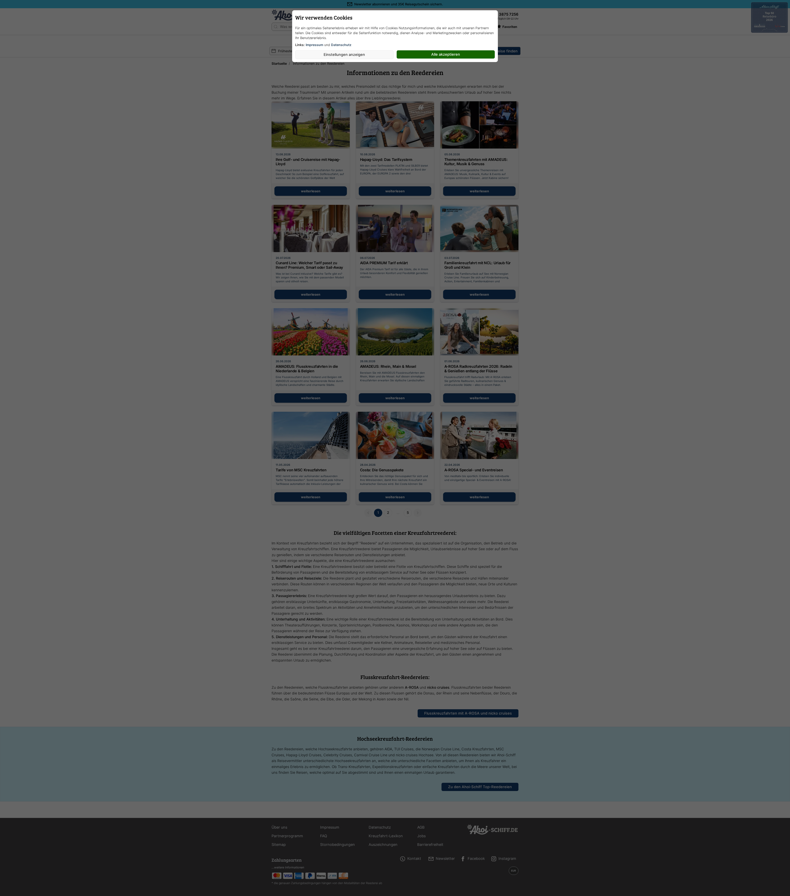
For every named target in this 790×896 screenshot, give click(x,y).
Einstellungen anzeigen (344, 54)
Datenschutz (341, 45)
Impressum (314, 45)
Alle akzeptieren (445, 54)
